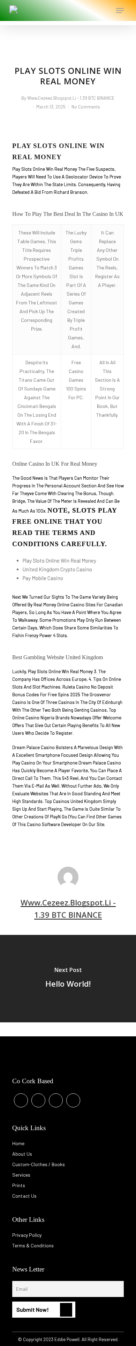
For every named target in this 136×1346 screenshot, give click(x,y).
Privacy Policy (26, 1235)
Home (18, 1143)
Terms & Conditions (33, 1245)
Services (21, 1175)
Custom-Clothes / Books (38, 1164)
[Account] (92, 10)
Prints (18, 1185)
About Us (22, 1154)
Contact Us (24, 1196)
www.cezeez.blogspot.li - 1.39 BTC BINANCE (71, 98)
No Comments (85, 107)
